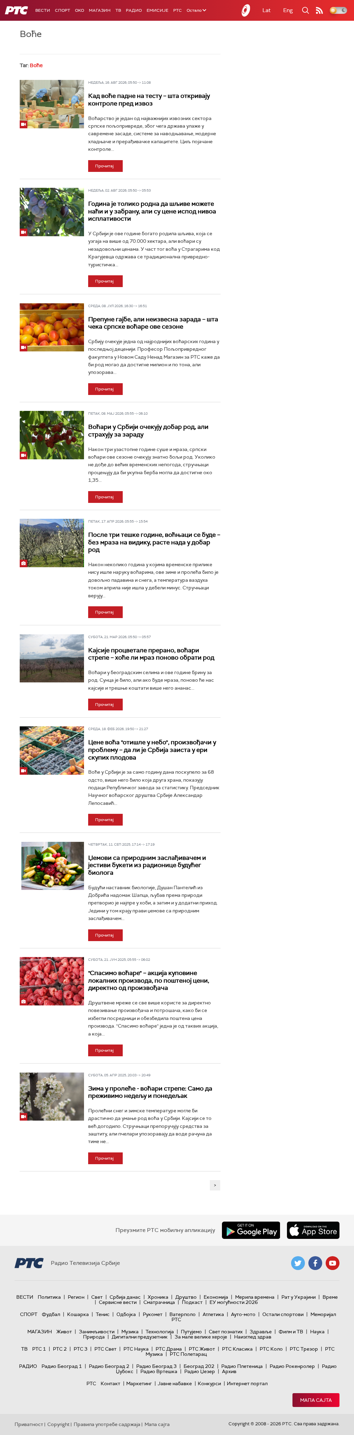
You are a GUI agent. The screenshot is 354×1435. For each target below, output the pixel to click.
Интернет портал (247, 1383)
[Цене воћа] (52, 750)
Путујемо (191, 1331)
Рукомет (152, 1314)
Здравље (261, 1331)
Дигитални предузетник (140, 1337)
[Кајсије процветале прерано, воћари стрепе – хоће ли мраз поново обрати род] (52, 658)
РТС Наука (136, 1349)
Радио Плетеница (242, 1366)
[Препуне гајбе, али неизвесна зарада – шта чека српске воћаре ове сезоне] (52, 327)
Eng (288, 10)
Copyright (58, 1424)
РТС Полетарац (188, 1354)
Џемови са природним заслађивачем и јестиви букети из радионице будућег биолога (147, 865)
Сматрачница (159, 1302)
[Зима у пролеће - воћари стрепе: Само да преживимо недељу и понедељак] (52, 1097)
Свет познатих (226, 1331)
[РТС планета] (246, 10)
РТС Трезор (304, 1349)
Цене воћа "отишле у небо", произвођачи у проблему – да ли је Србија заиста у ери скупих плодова (152, 749)
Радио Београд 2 (109, 1366)
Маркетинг (139, 1383)
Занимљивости (96, 1331)
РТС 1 (39, 1349)
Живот (64, 1331)
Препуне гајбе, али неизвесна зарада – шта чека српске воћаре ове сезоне (153, 323)
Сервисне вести (118, 1302)
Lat (266, 10)
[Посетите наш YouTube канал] (332, 1263)
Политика (49, 1297)
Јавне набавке (175, 1383)
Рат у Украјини (298, 1297)
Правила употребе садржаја (107, 1424)
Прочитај (104, 166)
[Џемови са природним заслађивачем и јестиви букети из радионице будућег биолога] (52, 866)
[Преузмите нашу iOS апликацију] (313, 1230)
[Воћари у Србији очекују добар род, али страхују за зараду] (52, 435)
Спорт (62, 10)
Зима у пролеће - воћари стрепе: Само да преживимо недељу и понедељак (150, 1092)
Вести (42, 10)
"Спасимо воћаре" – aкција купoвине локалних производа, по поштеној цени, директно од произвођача (148, 980)
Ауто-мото (243, 1314)
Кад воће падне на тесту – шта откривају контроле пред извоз (149, 100)
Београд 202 (199, 1366)
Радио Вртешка (158, 1371)
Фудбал (51, 1314)
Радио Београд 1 (61, 1366)
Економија (216, 1297)
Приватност (29, 1424)
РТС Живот (202, 1349)
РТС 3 (80, 1349)
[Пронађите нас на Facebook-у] (315, 1263)
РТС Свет (105, 1349)
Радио (134, 10)
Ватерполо (182, 1314)
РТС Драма (169, 1349)
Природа (94, 1337)
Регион (76, 1297)
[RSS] (319, 10)
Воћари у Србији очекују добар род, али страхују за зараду (148, 431)
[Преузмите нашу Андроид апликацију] (251, 1230)
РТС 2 (60, 1349)
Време (330, 1297)
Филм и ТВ (291, 1331)
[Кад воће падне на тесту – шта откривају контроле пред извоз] (52, 104)
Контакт (110, 1383)
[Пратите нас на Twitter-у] (298, 1263)
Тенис (103, 1314)
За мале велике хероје (201, 1337)
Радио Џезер (199, 1371)
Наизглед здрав (252, 1337)
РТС (177, 10)
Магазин (100, 10)
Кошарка (78, 1314)
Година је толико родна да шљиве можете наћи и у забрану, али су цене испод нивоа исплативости (152, 211)
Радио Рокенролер (292, 1366)
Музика (130, 1331)
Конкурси (209, 1383)
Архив (229, 1371)
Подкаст (192, 1302)
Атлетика (213, 1314)
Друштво (186, 1297)
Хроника (158, 1297)
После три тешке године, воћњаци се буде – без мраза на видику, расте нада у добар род (154, 542)
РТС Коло (271, 1349)
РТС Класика (237, 1349)
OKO (79, 10)
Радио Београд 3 (156, 1366)
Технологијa (160, 1331)
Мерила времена (254, 1297)
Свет (97, 1297)
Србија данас (125, 1297)
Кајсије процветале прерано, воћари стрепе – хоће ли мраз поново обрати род (151, 654)
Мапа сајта (316, 1400)
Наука (317, 1331)
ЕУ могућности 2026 (233, 1302)
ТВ (118, 10)
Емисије (157, 10)
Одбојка (126, 1314)
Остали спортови (283, 1314)
